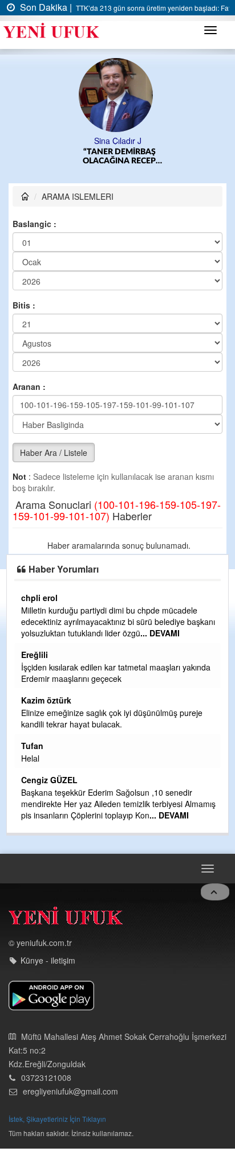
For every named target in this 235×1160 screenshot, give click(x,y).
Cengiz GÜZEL (49, 779)
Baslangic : (34, 223)
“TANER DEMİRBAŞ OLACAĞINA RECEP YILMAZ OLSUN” (119, 157)
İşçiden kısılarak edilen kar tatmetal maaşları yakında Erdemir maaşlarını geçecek (115, 672)
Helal (30, 758)
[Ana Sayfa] (66, 918)
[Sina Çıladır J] (118, 94)
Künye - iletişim (48, 960)
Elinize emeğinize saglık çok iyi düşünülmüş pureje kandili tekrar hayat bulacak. (111, 718)
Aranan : (29, 386)
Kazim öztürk (46, 700)
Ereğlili (34, 654)
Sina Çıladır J (117, 141)
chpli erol (39, 597)
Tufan (32, 745)
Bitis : (24, 305)
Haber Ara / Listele (53, 452)
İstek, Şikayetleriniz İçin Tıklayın (57, 1119)
